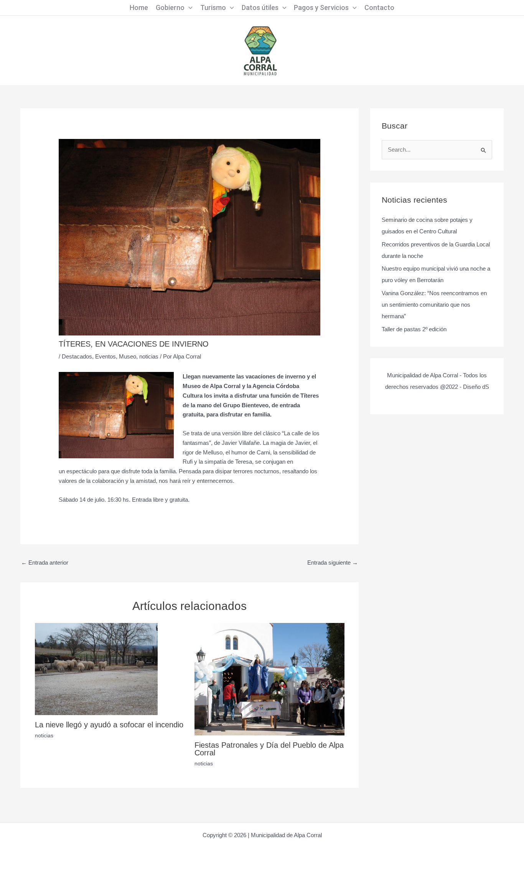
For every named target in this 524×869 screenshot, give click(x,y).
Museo (127, 356)
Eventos (105, 356)
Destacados (77, 356)
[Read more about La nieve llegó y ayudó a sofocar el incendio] (96, 668)
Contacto (379, 7)
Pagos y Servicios (321, 7)
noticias (148, 356)
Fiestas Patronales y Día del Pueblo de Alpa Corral (269, 749)
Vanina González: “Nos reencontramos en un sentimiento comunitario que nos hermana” (434, 304)
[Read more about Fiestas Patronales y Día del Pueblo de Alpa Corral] (269, 678)
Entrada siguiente (332, 562)
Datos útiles (260, 7)
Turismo (213, 7)
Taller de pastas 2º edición (414, 329)
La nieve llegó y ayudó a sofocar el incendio (109, 724)
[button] (189, 7)
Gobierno (170, 7)
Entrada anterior (44, 562)
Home (139, 7)
